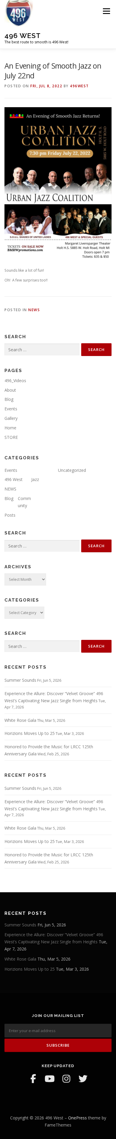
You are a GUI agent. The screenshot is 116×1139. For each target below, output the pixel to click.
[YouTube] (49, 1078)
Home (10, 428)
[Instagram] (66, 1078)
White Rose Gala (20, 720)
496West (79, 85)
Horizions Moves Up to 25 (29, 733)
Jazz (35, 479)
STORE (11, 437)
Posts (9, 515)
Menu (106, 11)
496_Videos (15, 380)
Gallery (11, 418)
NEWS (34, 309)
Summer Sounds (20, 680)
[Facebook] (33, 1078)
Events (10, 409)
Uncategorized (72, 470)
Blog (8, 399)
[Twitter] (83, 1078)
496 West (22, 35)
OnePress (77, 1118)
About (10, 390)
